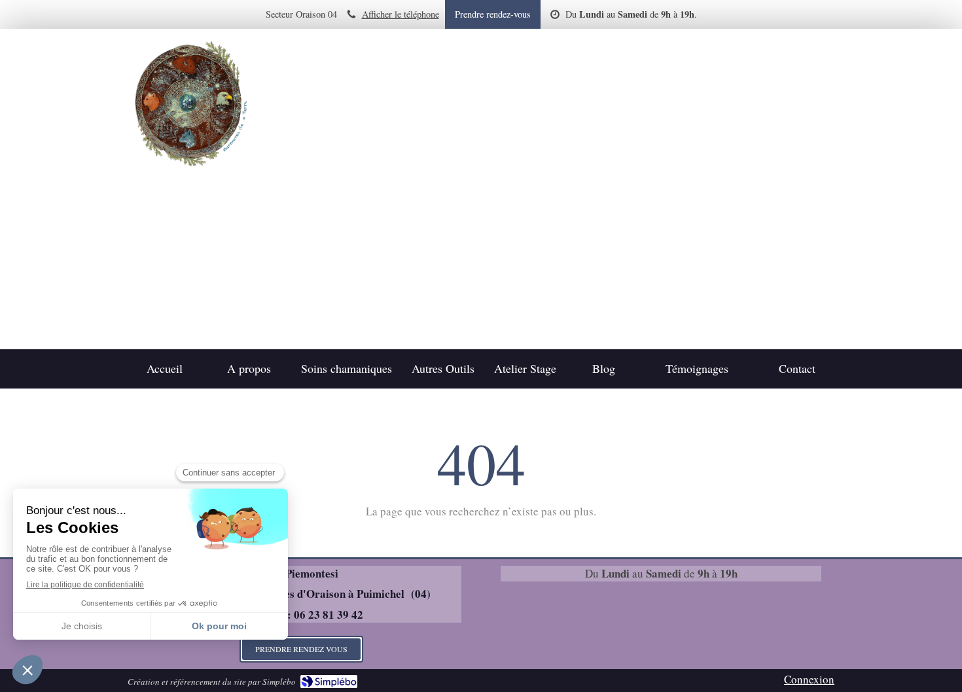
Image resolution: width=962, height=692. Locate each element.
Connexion (809, 679)
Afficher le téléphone (400, 14)
